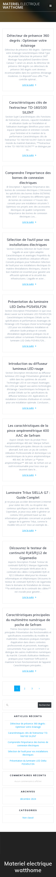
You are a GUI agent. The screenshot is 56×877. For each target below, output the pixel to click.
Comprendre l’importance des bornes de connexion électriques (28, 178)
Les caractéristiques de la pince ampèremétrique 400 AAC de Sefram (28, 430)
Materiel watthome (21, 5)
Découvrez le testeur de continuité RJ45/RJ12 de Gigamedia (28, 553)
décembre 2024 (28, 798)
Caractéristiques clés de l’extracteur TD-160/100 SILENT (28, 107)
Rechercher (44, 704)
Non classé (28, 817)
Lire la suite (28, 84)
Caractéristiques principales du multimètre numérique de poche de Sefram (28, 620)
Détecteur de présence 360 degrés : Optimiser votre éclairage (28, 41)
